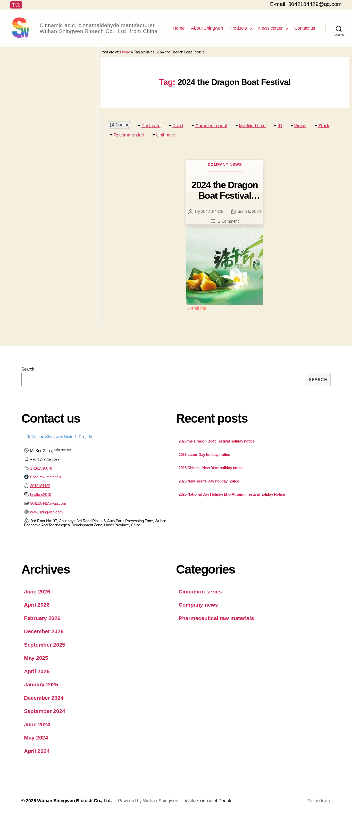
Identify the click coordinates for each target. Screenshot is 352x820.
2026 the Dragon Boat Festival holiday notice (217, 441)
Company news (225, 164)
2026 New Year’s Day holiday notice (209, 481)
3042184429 (212, 211)
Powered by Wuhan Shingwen (148, 800)
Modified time (252, 125)
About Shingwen (207, 28)
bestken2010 (40, 494)
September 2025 (44, 645)
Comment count (211, 125)
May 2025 (36, 658)
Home (179, 28)
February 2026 (42, 618)
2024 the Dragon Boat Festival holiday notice (224, 190)
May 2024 (36, 738)
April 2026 (36, 605)
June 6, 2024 (249, 211)
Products (238, 28)
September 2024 (44, 711)
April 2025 (36, 671)
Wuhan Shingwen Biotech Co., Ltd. (74, 800)
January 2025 (41, 684)
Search (27, 369)
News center (270, 28)
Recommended (129, 135)
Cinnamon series (200, 591)
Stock (324, 125)
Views (300, 125)
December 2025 (44, 631)
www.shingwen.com (46, 512)
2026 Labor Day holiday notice (204, 454)
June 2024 (37, 724)
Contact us (304, 28)
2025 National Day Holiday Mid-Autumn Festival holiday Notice (232, 494)
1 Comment (228, 221)
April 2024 (36, 751)
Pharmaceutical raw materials (216, 618)
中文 (16, 4)
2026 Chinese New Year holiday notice (211, 467)
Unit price (165, 135)
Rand (177, 125)
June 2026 (37, 591)
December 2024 (44, 698)
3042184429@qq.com (48, 503)
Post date (151, 125)
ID (280, 125)
